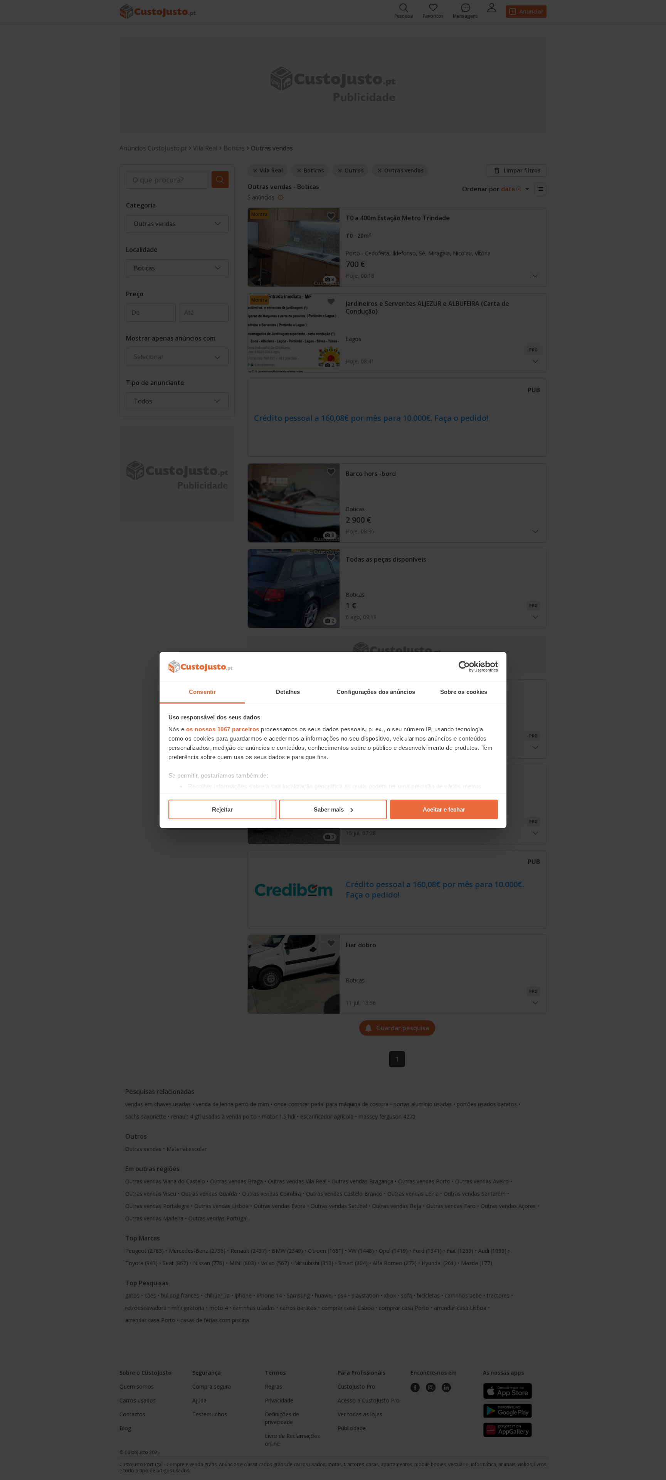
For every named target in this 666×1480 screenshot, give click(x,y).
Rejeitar (222, 809)
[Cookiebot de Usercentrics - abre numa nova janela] (464, 666)
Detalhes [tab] (288, 692)
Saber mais (329, 809)
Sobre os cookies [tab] (464, 692)
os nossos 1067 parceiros (222, 729)
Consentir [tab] (202, 692)
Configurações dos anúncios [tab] (375, 692)
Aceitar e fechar (444, 809)
